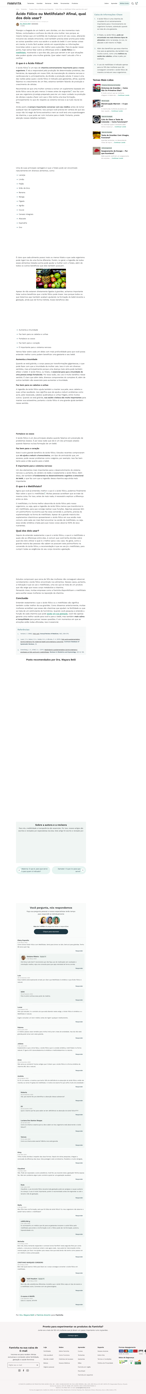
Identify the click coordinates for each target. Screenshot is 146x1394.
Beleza (46, 1363)
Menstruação (105, 100)
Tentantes (30, 3)
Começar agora (73, 1335)
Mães (79, 1363)
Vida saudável (48, 1355)
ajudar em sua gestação (57, 614)
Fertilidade (47, 1351)
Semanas (48, 3)
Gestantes (81, 1359)
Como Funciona (64, 1355)
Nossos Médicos (64, 1363)
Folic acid (36, 634)
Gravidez (40, 3)
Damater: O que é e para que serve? (69, 870)
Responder (79, 951)
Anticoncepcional (107, 148)
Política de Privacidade (105, 1363)
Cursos (80, 1351)
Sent (38, 1365)
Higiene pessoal (49, 1367)
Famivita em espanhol (85, 1375)
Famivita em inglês (84, 1367)
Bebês (56, 3)
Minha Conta (124, 3)
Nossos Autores (103, 1351)
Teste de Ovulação (107, 116)
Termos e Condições (104, 1359)
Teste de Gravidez (107, 132)
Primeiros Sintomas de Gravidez (111, 85)
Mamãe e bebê (48, 1359)
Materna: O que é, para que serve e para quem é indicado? (34, 870)
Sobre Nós (101, 1355)
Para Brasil (81, 1371)
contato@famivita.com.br (83, 1387)
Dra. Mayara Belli (25, 24)
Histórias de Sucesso (66, 1359)
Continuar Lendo (123, 95)
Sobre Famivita (64, 1351)
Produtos (75, 3)
